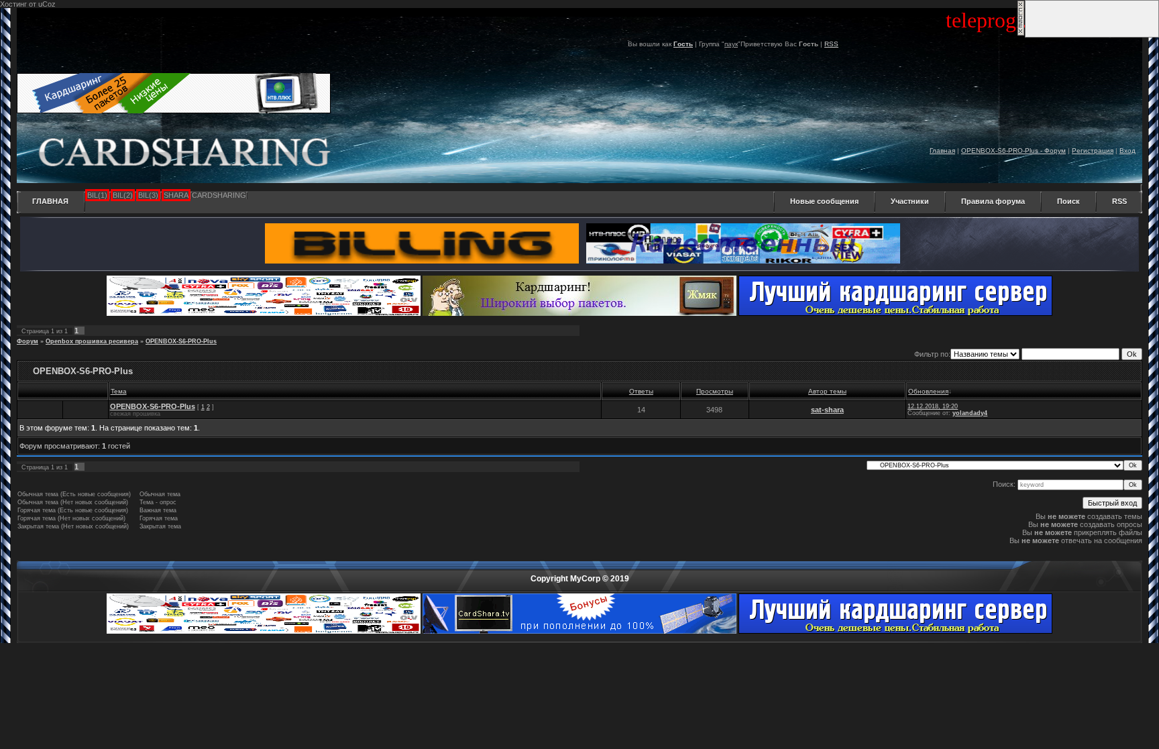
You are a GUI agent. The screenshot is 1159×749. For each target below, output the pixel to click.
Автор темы (827, 391)
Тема (119, 391)
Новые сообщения (824, 201)
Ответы (641, 391)
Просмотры (714, 391)
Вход (1127, 150)
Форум (27, 341)
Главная (942, 150)
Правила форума (993, 201)
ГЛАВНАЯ (50, 201)
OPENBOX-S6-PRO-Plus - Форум (1013, 150)
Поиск (1068, 201)
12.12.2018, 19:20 (932, 406)
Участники (910, 201)
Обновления (928, 391)
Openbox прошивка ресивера (92, 341)
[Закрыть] (1021, 34)
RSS (831, 44)
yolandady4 (969, 413)
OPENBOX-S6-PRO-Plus (181, 341)
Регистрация (1092, 150)
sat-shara (827, 410)
